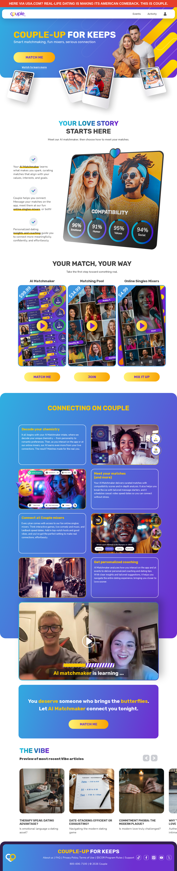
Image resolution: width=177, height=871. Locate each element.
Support (129, 857)
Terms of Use (86, 857)
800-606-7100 (78, 863)
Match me (34, 57)
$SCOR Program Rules (110, 857)
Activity (152, 13)
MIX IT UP (142, 377)
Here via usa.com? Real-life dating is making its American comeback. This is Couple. (88, 3)
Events (137, 13)
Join (92, 377)
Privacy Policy (70, 857)
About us (48, 857)
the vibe (34, 751)
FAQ (58, 857)
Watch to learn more (34, 67)
